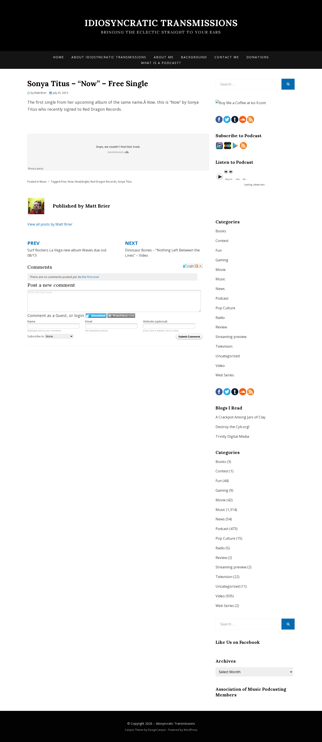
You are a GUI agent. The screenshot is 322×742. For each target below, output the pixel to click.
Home (58, 57)
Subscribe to (36, 336)
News (220, 288)
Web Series (225, 375)
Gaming (222, 260)
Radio (220, 317)
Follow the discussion (199, 266)
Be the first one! (88, 277)
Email (88, 321)
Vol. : (245, 179)
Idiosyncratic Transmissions (161, 22)
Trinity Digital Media (232, 436)
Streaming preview (231, 336)
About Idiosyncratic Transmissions (108, 57)
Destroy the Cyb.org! (232, 426)
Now (70, 181)
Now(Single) (82, 181)
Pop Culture (225, 308)
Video (220, 365)
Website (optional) (155, 321)
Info (237, 179)
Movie (221, 269)
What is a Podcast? (161, 63)
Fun (219, 250)
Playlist (228, 179)
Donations (257, 57)
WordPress (190, 730)
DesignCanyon (157, 730)
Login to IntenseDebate (96, 315)
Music (43, 181)
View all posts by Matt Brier (50, 224)
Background (194, 57)
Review (221, 327)
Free (63, 181)
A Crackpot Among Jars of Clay (240, 417)
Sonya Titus (125, 181)
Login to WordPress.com (121, 315)
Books (221, 231)
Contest (222, 240)
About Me (163, 57)
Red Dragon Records (103, 181)
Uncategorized (228, 356)
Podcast (222, 298)
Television (224, 346)
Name (31, 321)
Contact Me (226, 57)
